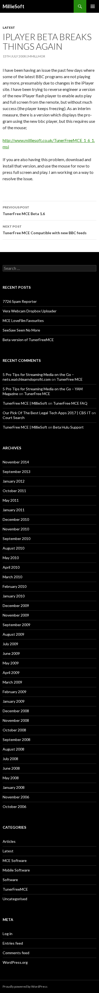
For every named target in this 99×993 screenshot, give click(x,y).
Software (10, 879)
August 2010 (13, 548)
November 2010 (16, 529)
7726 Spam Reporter (20, 301)
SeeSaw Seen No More (21, 330)
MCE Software (15, 860)
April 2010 (11, 567)
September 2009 (16, 624)
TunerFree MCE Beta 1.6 (24, 210)
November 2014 (16, 462)
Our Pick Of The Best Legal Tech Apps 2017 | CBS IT (47, 412)
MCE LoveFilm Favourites (23, 320)
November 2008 (16, 720)
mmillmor (36, 56)
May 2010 (11, 557)
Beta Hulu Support (68, 427)
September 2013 (16, 471)
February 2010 (14, 586)
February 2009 (14, 691)
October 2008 (14, 730)
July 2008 (10, 758)
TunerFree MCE (69, 379)
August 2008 (13, 749)
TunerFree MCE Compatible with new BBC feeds (45, 229)
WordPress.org (15, 962)
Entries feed (13, 943)
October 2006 (14, 806)
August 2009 (13, 634)
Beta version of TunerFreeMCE (28, 339)
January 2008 (14, 787)
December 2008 (16, 711)
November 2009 (16, 615)
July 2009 (10, 644)
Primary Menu (92, 6)
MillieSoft (13, 6)
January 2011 (14, 510)
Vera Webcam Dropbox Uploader (29, 311)
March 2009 (12, 682)
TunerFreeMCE (15, 889)
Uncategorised (15, 898)
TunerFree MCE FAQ (70, 403)
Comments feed (16, 952)
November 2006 (16, 797)
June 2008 (11, 768)
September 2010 (16, 538)
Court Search (14, 417)
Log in (7, 933)
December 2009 (16, 605)
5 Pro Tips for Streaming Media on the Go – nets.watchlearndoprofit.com (38, 377)
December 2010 (16, 519)
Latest (9, 28)
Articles (9, 841)
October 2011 (14, 490)
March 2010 (12, 577)
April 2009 (11, 672)
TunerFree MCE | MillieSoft (25, 403)
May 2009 (11, 663)
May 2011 (11, 500)
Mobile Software (16, 870)
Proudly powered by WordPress (25, 986)
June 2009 (11, 653)
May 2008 (11, 778)
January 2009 (14, 701)
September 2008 (16, 739)
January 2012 (14, 481)
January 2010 (14, 596)
